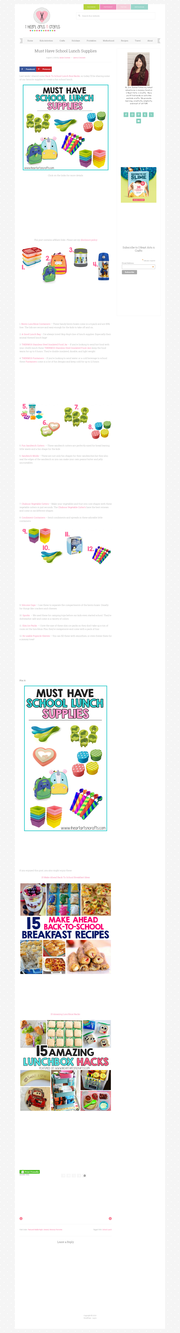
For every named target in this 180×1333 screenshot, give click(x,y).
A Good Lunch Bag (31, 334)
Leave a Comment (79, 58)
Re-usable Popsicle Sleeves (36, 635)
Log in (94, 1318)
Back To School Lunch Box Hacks (62, 76)
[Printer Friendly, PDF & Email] (30, 1171)
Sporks (26, 615)
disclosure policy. (89, 239)
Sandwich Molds (30, 455)
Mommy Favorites (56, 1229)
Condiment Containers (33, 517)
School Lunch (107, 1229)
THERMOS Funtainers (33, 358)
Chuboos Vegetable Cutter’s (72, 507)
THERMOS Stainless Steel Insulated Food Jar (44, 344)
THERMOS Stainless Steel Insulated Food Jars (67, 347)
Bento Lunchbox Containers (35, 324)
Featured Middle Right (35, 1229)
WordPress (87, 1318)
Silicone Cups (29, 605)
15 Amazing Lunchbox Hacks (66, 1014)
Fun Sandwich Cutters (33, 445)
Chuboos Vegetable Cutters (35, 503)
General (46, 1229)
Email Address (138, 263)
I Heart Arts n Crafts (46, 19)
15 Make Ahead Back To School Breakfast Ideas (65, 877)
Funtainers (31, 361)
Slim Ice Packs (30, 625)
